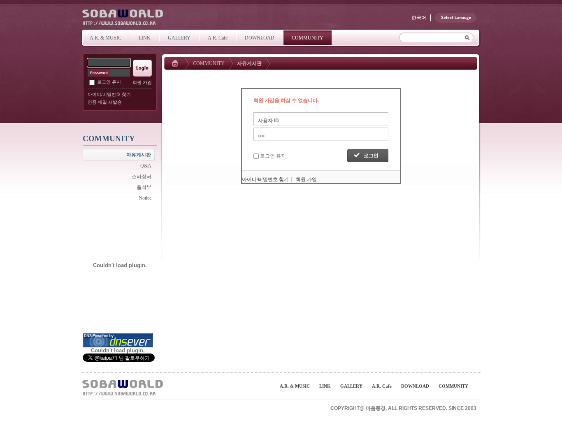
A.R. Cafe (382, 386)
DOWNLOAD (415, 386)
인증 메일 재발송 (105, 102)
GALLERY (351, 386)
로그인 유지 (109, 81)
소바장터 (141, 176)
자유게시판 (138, 155)
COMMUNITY (209, 63)
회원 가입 (142, 82)
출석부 (144, 187)
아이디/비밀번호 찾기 (109, 94)
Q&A (145, 166)
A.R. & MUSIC (295, 386)
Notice (145, 198)
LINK (325, 386)
